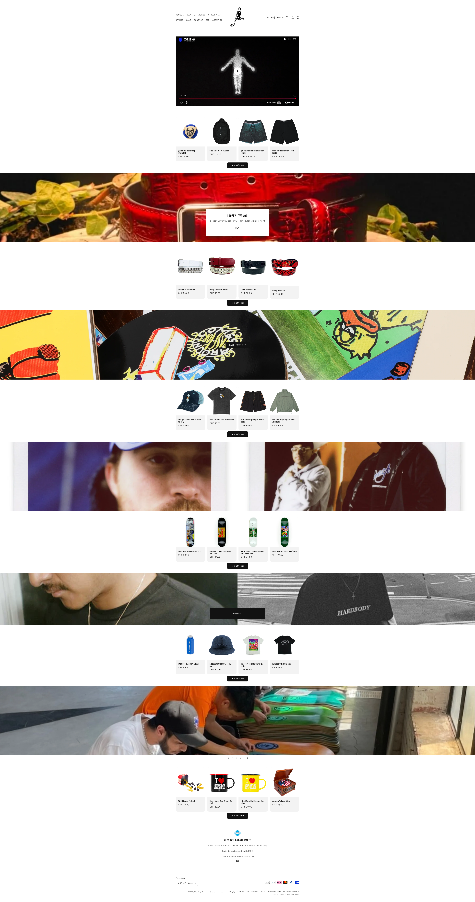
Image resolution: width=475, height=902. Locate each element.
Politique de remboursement (248, 892)
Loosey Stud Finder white (186, 290)
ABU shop (197, 892)
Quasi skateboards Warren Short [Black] (283, 152)
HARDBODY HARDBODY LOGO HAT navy (220, 665)
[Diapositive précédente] (228, 758)
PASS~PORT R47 (237, 345)
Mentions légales (293, 894)
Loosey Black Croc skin (248, 290)
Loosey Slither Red (278, 291)
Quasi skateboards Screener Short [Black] (252, 152)
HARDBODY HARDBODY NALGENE (188, 664)
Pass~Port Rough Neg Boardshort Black (252, 421)
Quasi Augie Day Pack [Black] (219, 151)
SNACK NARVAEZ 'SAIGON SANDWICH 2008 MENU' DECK (252, 552)
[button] (287, 17)
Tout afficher (237, 165)
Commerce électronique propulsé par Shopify (218, 892)
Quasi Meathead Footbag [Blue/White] (186, 152)
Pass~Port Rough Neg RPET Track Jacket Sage (283, 421)
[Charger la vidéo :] (237, 71)
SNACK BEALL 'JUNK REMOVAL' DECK (189, 551)
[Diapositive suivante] (240, 758)
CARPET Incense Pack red (186, 801)
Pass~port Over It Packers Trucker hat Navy (190, 421)
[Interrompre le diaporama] (246, 758)
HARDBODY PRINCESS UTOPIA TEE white (252, 665)
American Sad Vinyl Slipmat (281, 801)
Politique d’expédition (291, 892)
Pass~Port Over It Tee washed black (222, 420)
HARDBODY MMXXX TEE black (281, 664)
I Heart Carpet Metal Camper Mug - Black (222, 802)
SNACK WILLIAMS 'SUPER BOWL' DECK (284, 551)
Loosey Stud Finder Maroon (219, 290)
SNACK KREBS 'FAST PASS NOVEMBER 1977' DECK (222, 552)
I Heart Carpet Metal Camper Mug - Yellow (253, 802)
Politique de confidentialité (271, 892)
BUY (237, 228)
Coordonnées (279, 894)
